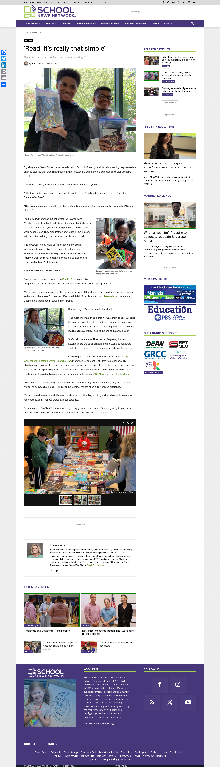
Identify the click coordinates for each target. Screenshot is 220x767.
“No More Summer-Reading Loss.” (112, 374)
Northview (148, 755)
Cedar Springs (87, 651)
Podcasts (85, 625)
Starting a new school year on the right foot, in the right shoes (179, 89)
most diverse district (107, 296)
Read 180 (67, 279)
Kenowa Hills (88, 755)
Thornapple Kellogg (108, 759)
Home (27, 32)
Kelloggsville (72, 755)
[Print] (4, 71)
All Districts (167, 95)
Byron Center (42, 752)
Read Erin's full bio (95, 565)
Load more (169, 102)
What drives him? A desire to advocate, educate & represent (166, 235)
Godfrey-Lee (141, 752)
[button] (192, 23)
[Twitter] (4, 58)
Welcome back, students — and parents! (48, 630)
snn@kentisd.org (105, 723)
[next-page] (31, 658)
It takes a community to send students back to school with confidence (176, 75)
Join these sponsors (153, 372)
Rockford (161, 755)
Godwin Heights (32, 625)
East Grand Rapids (109, 752)
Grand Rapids (176, 752)
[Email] (4, 78)
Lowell (137, 755)
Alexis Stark (149, 171)
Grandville (58, 755)
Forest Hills (127, 752)
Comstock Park (89, 752)
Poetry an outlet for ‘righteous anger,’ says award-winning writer (168, 165)
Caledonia (56, 752)
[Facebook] (4, 52)
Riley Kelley (149, 241)
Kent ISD (28, 651)
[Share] (4, 84)
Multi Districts (168, 81)
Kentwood (36, 32)
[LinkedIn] (4, 65)
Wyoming (126, 759)
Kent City (101, 755)
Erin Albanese (38, 64)
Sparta (92, 759)
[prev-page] (26, 658)
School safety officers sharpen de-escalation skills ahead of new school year (60, 645)
